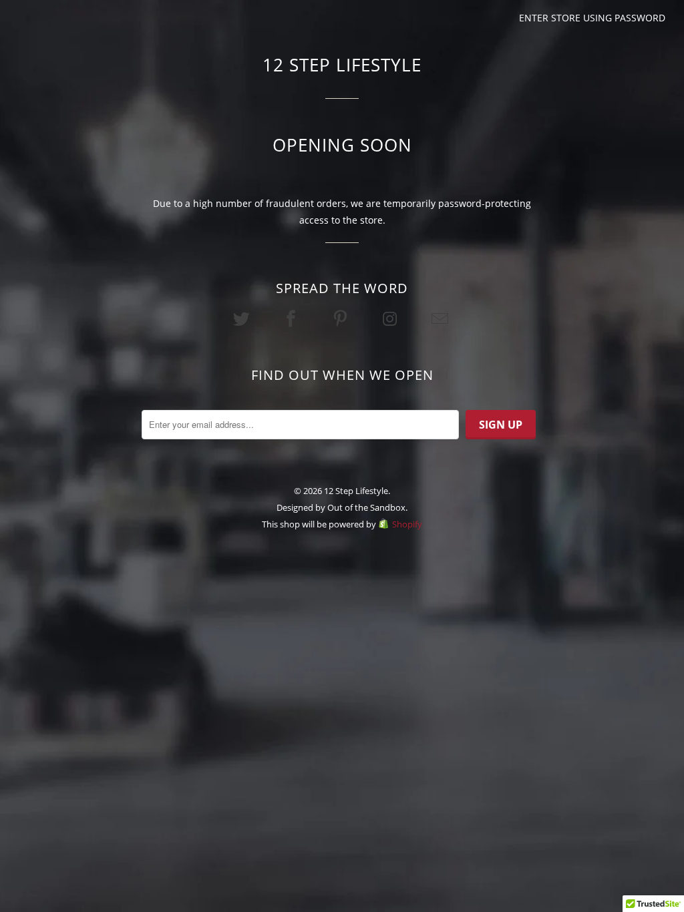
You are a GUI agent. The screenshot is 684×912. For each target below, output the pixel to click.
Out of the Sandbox (366, 507)
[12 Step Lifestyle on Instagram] (391, 318)
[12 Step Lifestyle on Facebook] (293, 318)
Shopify (407, 524)
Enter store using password (592, 17)
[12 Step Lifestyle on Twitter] (242, 318)
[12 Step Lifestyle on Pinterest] (342, 318)
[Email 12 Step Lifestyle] (441, 318)
